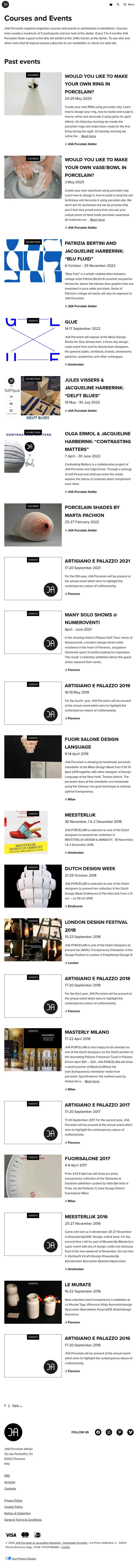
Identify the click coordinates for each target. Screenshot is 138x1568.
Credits (65, 1547)
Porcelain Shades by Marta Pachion (92, 511)
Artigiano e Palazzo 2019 (97, 685)
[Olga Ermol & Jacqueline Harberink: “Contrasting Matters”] (28, 472)
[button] (117, 4)
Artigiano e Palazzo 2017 (97, 1104)
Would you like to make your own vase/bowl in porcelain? (96, 167)
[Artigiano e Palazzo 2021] (33, 599)
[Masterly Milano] (33, 1070)
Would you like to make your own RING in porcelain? (96, 84)
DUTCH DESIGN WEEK (90, 868)
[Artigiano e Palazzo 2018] (33, 1016)
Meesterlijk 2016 (86, 1216)
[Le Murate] (33, 1323)
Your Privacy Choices (23, 1558)
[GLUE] (33, 360)
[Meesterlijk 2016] (33, 1255)
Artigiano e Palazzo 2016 (97, 1338)
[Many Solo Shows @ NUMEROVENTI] (33, 653)
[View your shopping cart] (110, 4)
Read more (88, 136)
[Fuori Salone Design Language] (33, 777)
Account (9, 1482)
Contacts (10, 1488)
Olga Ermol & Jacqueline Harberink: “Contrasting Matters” (98, 441)
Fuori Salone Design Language (92, 743)
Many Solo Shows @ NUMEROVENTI (91, 618)
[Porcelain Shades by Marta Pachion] (33, 545)
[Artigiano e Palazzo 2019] (33, 723)
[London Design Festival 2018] (33, 960)
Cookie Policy (13, 1507)
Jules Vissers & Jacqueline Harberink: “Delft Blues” (94, 387)
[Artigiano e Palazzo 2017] (33, 1143)
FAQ (7, 1475)
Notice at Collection (17, 1513)
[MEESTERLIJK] (25, 853)
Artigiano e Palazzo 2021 (97, 560)
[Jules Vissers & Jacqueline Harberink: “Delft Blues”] (33, 418)
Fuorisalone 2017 (87, 1158)
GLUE (71, 321)
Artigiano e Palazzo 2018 (97, 978)
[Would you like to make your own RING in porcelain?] (33, 114)
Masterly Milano (87, 1032)
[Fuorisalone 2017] (33, 1196)
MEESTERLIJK (80, 814)
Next (17, 1405)
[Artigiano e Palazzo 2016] (33, 1376)
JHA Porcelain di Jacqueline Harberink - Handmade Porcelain (51, 1543)
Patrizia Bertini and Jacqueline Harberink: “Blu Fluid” (94, 251)
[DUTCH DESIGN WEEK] (33, 906)
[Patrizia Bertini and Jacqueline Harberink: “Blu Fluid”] (33, 281)
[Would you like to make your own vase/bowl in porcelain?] (33, 197)
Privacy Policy (13, 1500)
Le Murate (78, 1284)
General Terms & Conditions (23, 1520)
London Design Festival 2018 (96, 926)
